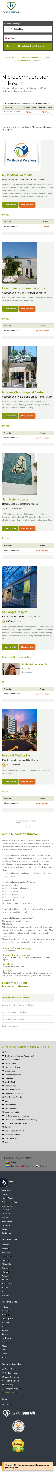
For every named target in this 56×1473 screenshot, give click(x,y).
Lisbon (4, 1354)
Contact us (6, 1233)
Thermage (9, 1078)
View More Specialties (10, 1393)
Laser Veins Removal (13, 1067)
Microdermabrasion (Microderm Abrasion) (21, 1120)
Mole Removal (10, 1105)
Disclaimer (6, 1225)
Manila (4, 1291)
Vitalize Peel (10, 1082)
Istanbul (5, 1272)
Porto (4, 1350)
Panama (43, 1166)
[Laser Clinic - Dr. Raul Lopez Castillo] (19, 262)
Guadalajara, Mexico (28, 504)
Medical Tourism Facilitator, (15, 180)
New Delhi (6, 1315)
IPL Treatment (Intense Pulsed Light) (19, 1056)
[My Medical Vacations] (21, 155)
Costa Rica (29, 1166)
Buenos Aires (7, 1257)
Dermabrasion (10, 1063)
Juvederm (9, 1127)
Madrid (5, 1288)
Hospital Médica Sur (16, 755)
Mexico (49, 57)
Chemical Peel (10, 1086)
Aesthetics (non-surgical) (31, 57)
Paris (4, 1358)
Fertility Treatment (12, 1381)
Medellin (5, 1295)
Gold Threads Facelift (13, 1097)
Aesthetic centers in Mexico (14, 1012)
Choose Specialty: (12, 24)
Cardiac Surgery (11, 1373)
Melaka (5, 1307)
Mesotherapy (10, 1071)
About (4, 1229)
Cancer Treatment (12, 1369)
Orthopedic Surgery (12, 1389)
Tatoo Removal (11, 1108)
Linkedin (8, 1404)
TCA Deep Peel (11, 1138)
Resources (6, 1214)
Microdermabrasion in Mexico (29, 61)
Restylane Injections (13, 1075)
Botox (7, 1052)
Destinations (7, 1206)
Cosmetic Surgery (12, 1377)
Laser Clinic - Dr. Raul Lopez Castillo (27, 288)
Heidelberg (6, 1338)
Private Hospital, (10, 616)
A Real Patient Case (10, 1202)
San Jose (5, 1323)
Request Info (27, 205)
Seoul (4, 1327)
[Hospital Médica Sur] (19, 730)
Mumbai (5, 1311)
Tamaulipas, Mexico (36, 293)
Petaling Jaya (7, 1319)
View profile (10, 205)
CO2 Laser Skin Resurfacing (16, 1123)
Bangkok (5, 1249)
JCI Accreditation (13, 765)
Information (7, 1210)
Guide (4, 1194)
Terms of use (7, 1222)
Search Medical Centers (31, 46)
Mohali (4, 1342)
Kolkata (5, 1280)
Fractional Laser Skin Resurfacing (18, 1116)
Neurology (9, 1385)
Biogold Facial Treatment (14, 1093)
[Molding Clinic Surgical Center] (19, 366)
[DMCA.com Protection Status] (18, 1445)
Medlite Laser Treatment (14, 1131)
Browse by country (10, 1026)
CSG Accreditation (13, 509)
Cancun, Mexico (37, 180)
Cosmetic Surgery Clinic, (14, 293)
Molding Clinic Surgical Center (23, 392)
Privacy (5, 1218)
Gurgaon (5, 1268)
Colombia (14, 1166)
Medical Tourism (10, 57)
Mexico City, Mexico (28, 760)
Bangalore (6, 1245)
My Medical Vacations (17, 175)
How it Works (7, 1198)
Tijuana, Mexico (44, 397)
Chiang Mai (6, 1264)
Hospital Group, (10, 504)
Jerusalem (6, 1276)
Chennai (5, 1260)
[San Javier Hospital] (19, 474)
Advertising (6, 1190)
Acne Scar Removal (13, 1060)
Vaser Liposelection (12, 1112)
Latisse (7, 1101)
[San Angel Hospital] (19, 586)
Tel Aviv (5, 1330)
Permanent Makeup (12, 1135)
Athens (5, 1346)
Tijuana (5, 1334)
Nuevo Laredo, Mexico (29, 616)
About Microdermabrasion (13, 1019)
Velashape (9, 1142)
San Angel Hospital (15, 612)
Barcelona (6, 1253)
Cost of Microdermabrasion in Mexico (18, 1005)
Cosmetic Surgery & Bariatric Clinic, (19, 397)
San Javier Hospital (15, 499)
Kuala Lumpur (7, 1284)
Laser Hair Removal (12, 1090)
